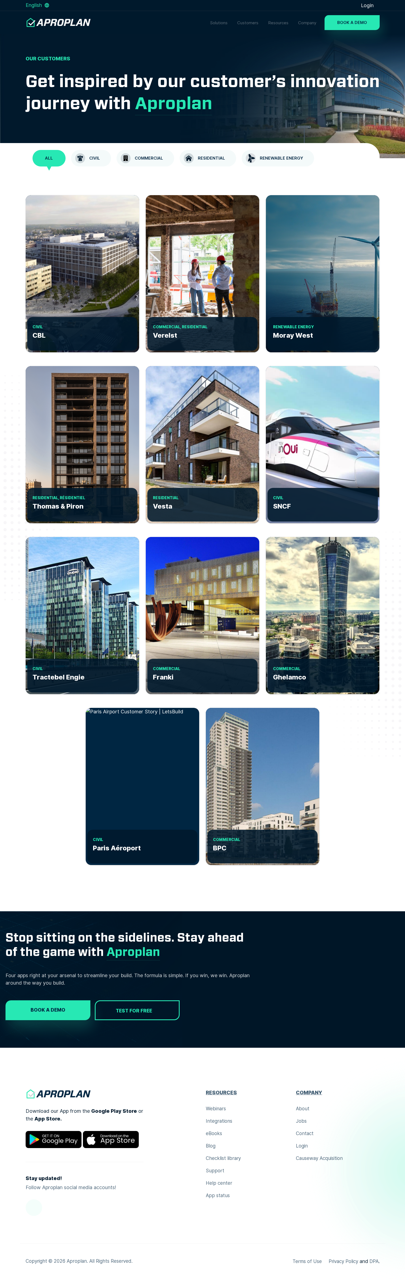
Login (368, 5)
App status (218, 1195)
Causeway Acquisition (319, 1158)
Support (215, 1170)
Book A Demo (352, 23)
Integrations (219, 1121)
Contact (305, 1133)
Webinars (216, 1108)
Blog (210, 1145)
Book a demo (48, 1010)
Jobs (301, 1121)
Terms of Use (307, 1261)
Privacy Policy (343, 1261)
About (302, 1108)
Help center (219, 1183)
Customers (247, 23)
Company (307, 23)
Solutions (219, 23)
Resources (278, 23)
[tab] (49, 158)
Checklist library (223, 1158)
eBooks (214, 1133)
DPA (374, 1261)
